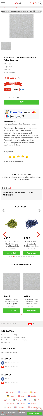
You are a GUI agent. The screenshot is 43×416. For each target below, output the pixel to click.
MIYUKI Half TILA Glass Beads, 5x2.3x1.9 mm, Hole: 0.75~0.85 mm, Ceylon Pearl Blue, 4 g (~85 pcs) (31, 244)
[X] (2, 412)
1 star (10, 156)
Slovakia (22, 403)
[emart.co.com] (13, 3)
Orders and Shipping (20, 340)
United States (35, 407)
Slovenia (33, 403)
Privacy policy (5, 337)
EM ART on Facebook (12, 363)
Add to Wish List (11, 72)
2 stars (14, 156)
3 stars (18, 156)
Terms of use (5, 340)
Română (34, 392)
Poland (12, 403)
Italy (38, 400)
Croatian (33, 396)
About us (4, 335)
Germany (12, 396)
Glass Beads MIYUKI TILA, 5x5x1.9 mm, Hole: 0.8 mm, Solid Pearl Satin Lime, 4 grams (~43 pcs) (12, 244)
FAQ (15, 335)
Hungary (18, 400)
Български (12, 392)
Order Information (20, 337)
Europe (29, 400)
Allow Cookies (34, 413)
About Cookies (6, 342)
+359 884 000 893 (32, 7)
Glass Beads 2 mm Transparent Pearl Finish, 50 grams (11, 301)
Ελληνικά (24, 392)
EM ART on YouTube (11, 367)
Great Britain (21, 407)
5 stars (27, 156)
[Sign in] (33, 3)
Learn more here (9, 414)
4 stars (23, 156)
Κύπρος (9, 407)
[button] (9, 256)
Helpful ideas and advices (9, 352)
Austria (23, 396)
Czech (8, 400)
